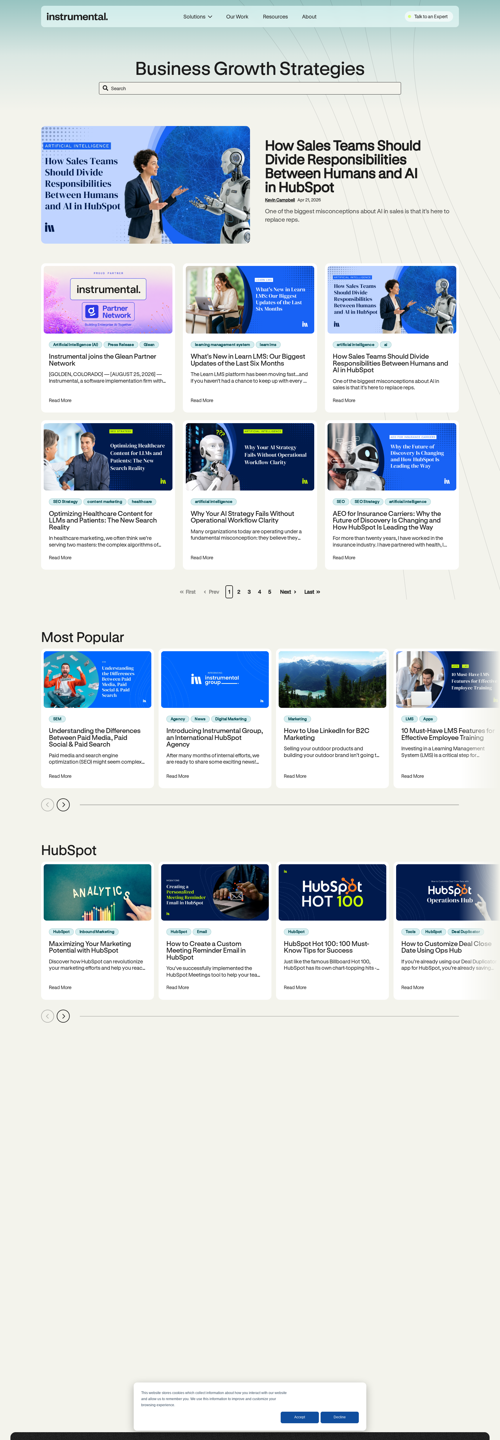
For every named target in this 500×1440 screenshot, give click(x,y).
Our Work (237, 16)
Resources (275, 16)
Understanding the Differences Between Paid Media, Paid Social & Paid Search (95, 737)
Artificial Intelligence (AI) (75, 344)
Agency (178, 719)
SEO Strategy (65, 501)
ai (385, 344)
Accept (299, 1417)
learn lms (268, 344)
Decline (340, 1417)
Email (202, 931)
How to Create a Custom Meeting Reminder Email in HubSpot (206, 950)
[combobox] (250, 88)
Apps (428, 719)
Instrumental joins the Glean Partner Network (102, 359)
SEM (57, 719)
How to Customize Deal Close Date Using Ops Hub (446, 946)
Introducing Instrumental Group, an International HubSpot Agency (214, 737)
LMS (410, 719)
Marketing (297, 719)
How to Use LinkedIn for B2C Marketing (327, 733)
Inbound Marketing (97, 931)
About (309, 16)
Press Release (121, 344)
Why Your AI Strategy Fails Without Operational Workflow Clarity (242, 516)
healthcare (142, 501)
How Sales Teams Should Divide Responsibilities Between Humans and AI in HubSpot (343, 166)
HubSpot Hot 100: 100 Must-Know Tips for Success (326, 946)
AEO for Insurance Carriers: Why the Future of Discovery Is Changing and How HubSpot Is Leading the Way (387, 520)
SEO (341, 501)
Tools (411, 931)
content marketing (104, 501)
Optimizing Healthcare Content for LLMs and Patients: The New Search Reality (103, 520)
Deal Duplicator (466, 931)
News (200, 719)
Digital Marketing (231, 719)
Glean (149, 344)
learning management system (222, 344)
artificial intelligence (355, 344)
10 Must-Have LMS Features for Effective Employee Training (448, 733)
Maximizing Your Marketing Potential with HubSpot (90, 946)
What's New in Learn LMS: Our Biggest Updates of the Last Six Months (248, 359)
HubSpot (61, 931)
